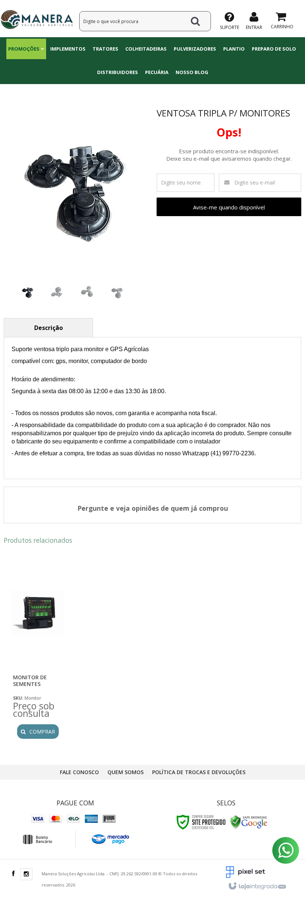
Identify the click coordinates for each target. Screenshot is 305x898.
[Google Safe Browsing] (248, 821)
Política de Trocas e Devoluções (198, 772)
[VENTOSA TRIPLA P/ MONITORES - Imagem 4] (117, 292)
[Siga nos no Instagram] (26, 874)
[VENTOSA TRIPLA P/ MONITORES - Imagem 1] (27, 292)
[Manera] (36, 18)
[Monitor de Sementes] (38, 651)
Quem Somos (125, 772)
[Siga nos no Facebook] (13, 874)
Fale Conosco (79, 772)
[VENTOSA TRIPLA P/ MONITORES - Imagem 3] (87, 292)
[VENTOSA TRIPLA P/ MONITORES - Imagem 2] (57, 292)
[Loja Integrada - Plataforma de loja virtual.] (257, 886)
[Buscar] (195, 21)
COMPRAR (42, 731)
